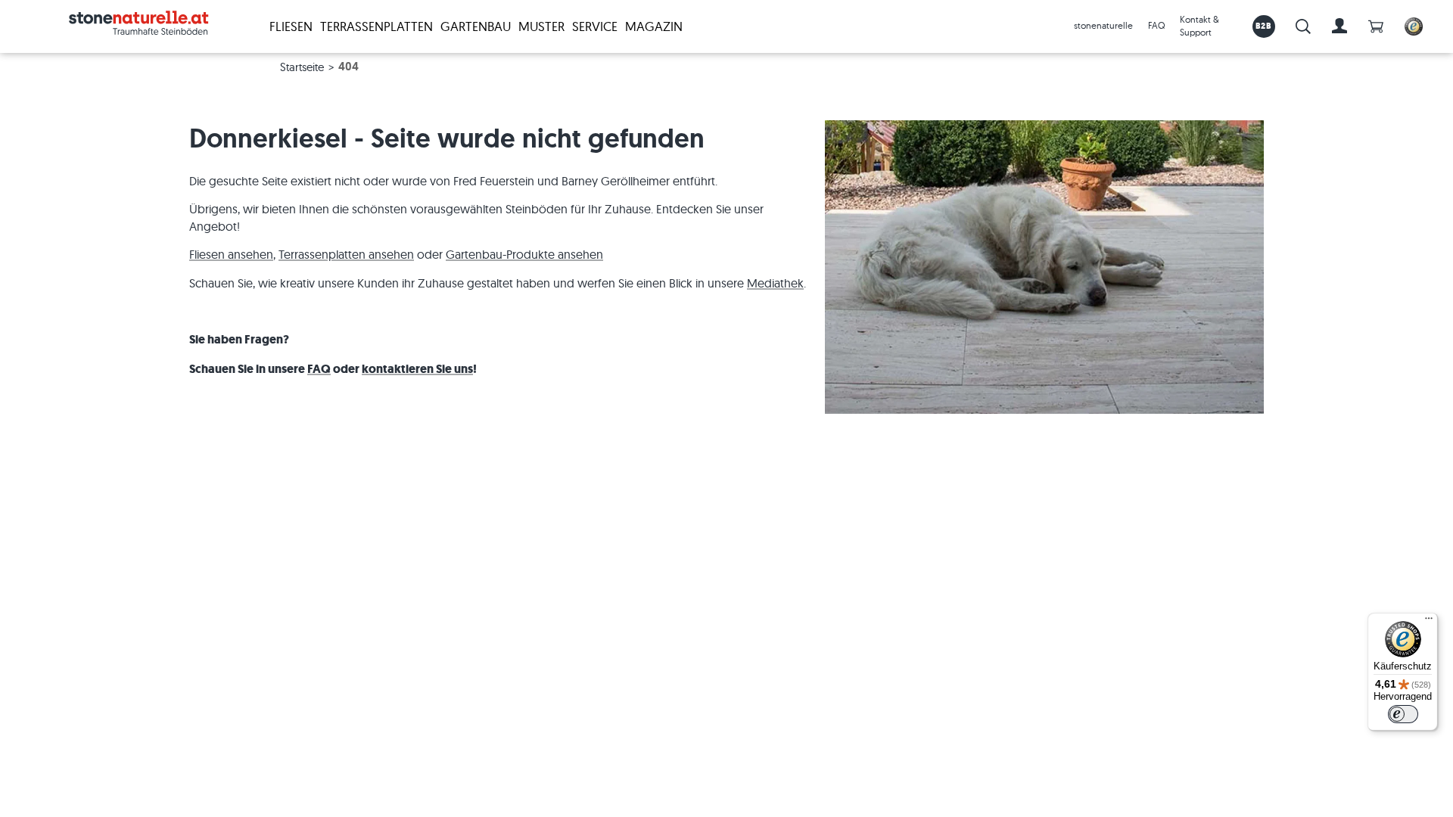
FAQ (1156, 25)
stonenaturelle (1103, 25)
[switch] (1403, 714)
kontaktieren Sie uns (417, 369)
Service (595, 26)
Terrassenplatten (376, 26)
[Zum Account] (1339, 26)
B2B (1263, 26)
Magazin (654, 26)
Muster (541, 26)
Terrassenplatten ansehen (346, 254)
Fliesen (291, 26)
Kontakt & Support (1199, 26)
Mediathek (775, 282)
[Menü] (1429, 622)
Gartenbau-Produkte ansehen (524, 254)
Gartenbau (475, 26)
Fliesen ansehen (231, 254)
